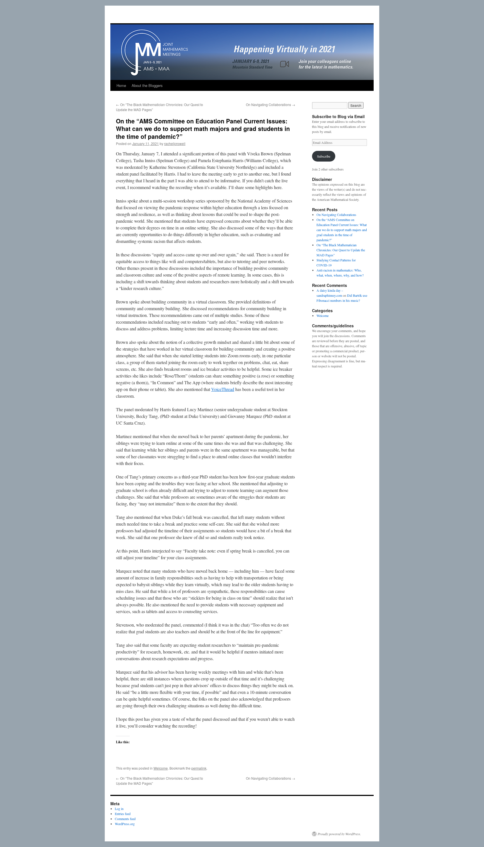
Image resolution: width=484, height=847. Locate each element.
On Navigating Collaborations (270, 104)
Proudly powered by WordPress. (339, 834)
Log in (119, 808)
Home (121, 85)
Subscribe (323, 156)
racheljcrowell (174, 143)
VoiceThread (222, 389)
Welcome (160, 768)
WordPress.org (125, 823)
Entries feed (123, 813)
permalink (198, 768)
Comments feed (125, 818)
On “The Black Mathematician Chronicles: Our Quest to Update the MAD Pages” (341, 250)
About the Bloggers (147, 85)
